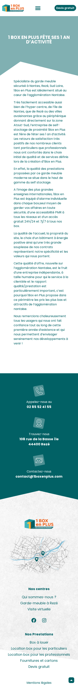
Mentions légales (39, 683)
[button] (38, 8)
